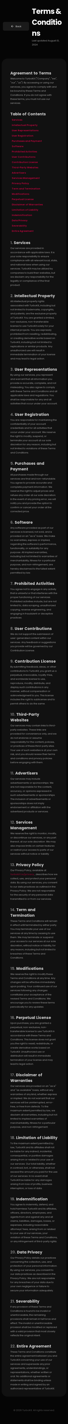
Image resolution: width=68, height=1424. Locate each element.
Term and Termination (26, 188)
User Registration (22, 135)
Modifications (20, 194)
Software (17, 146)
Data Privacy (20, 220)
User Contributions (23, 156)
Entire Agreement (23, 231)
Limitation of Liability (25, 209)
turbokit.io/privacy (22, 874)
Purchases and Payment (27, 141)
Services (17, 119)
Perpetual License (23, 199)
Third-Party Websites (25, 167)
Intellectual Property (25, 125)
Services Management (26, 178)
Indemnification (22, 215)
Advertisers (19, 172)
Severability (19, 225)
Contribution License (25, 162)
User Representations (25, 130)
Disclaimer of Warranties (27, 204)
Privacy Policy (20, 183)
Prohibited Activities (24, 151)
